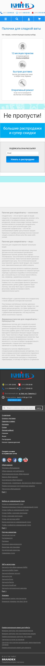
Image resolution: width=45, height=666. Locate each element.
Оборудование (7, 465)
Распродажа (6, 439)
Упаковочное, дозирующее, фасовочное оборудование (22, 483)
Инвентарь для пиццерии (11, 547)
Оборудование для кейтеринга (13, 471)
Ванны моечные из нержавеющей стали (16, 522)
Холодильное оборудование (12, 480)
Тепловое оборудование (11, 468)
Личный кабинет (8, 430)
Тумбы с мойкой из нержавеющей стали (16, 525)
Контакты (5, 424)
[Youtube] (25, 460)
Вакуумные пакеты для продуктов (14, 598)
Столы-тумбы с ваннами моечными (14, 513)
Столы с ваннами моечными (12, 516)
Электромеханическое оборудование (15, 474)
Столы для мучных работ (11, 519)
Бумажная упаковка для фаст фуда (14, 601)
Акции (4, 436)
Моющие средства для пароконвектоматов (17, 631)
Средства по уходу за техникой (13, 640)
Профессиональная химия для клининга (16, 648)
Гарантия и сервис (8, 421)
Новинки (5, 433)
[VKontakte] (4, 460)
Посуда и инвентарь (9, 532)
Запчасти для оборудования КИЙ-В (14, 567)
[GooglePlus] (9, 460)
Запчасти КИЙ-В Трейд (10, 570)
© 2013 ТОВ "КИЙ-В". (9, 656)
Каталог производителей (11, 442)
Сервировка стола (8, 553)
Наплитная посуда (8, 535)
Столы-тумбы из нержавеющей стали (15, 510)
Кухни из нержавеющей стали (12, 504)
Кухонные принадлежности (12, 544)
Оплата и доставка (9, 418)
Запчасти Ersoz (7, 579)
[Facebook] (15, 460)
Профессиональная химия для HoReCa (16, 627)
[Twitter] (20, 460)
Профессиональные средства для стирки (17, 637)
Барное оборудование (10, 477)
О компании (6, 415)
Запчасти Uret (7, 576)
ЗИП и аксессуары (8, 564)
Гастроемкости (7, 538)
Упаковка (5, 595)
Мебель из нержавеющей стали (13, 501)
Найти (38, 408)
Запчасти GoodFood (9, 585)
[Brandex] (22, 659)
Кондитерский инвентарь (11, 550)
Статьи (4, 427)
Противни (5, 541)
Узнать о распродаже (22, 159)
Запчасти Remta (8, 582)
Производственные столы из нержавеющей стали (20, 507)
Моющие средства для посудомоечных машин (19, 634)
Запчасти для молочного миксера (14, 588)
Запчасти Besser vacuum (11, 573)
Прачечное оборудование (11, 489)
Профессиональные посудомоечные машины (18, 486)
